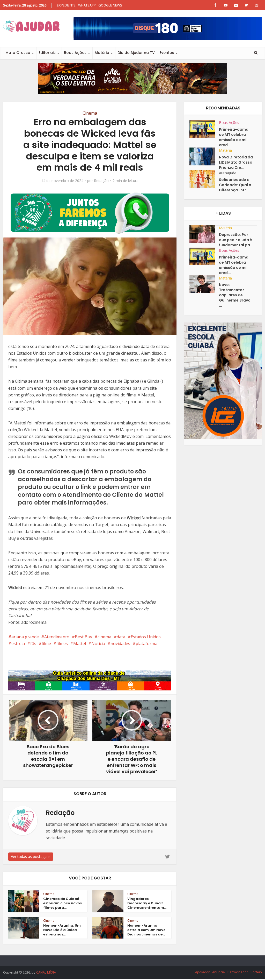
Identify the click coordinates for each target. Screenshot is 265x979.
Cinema (90, 113)
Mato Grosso (17, 52)
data (121, 637)
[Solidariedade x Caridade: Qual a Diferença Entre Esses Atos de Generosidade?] (204, 179)
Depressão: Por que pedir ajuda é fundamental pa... (236, 240)
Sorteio (256, 972)
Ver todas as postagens (30, 856)
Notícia (98, 643)
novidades (120, 643)
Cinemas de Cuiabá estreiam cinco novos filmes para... (62, 903)
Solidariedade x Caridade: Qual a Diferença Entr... (235, 185)
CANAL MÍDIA (46, 972)
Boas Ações (75, 52)
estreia (18, 643)
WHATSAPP (87, 5)
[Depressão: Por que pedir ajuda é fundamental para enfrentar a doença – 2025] (204, 234)
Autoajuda (227, 172)
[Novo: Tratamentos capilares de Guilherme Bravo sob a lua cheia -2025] (204, 284)
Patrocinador (237, 972)
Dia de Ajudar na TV (136, 52)
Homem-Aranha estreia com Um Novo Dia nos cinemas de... (146, 930)
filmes (62, 643)
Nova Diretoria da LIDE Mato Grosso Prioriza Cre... (236, 162)
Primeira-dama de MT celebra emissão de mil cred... (233, 137)
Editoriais (47, 52)
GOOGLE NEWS (110, 5)
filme (46, 643)
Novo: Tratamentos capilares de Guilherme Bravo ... (235, 295)
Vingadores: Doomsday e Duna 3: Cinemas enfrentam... (146, 903)
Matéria (102, 52)
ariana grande (25, 637)
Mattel (79, 643)
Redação (101, 180)
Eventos (166, 52)
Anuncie (218, 972)
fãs (33, 643)
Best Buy (83, 637)
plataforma (146, 643)
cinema (104, 637)
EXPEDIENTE (66, 5)
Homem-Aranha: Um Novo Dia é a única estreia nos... (62, 930)
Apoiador (202, 972)
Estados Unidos (146, 637)
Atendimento (56, 637)
